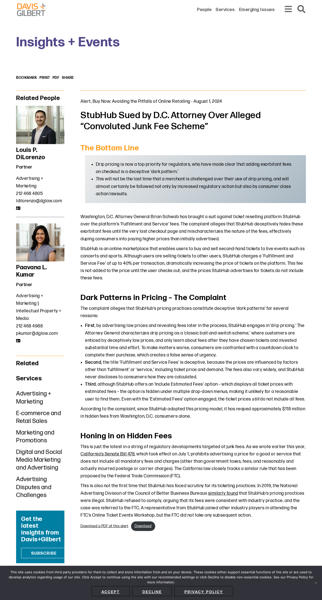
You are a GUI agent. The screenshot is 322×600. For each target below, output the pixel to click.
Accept (110, 591)
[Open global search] (301, 9)
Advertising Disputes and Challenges (33, 487)
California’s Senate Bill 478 (107, 454)
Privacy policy (203, 591)
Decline (152, 591)
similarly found (223, 493)
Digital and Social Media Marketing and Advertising (39, 459)
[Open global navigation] (288, 9)
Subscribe (44, 553)
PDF (56, 78)
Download (143, 526)
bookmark (26, 78)
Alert (85, 101)
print (44, 78)
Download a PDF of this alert (104, 526)
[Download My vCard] (18, 208)
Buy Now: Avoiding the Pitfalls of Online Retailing (141, 101)
